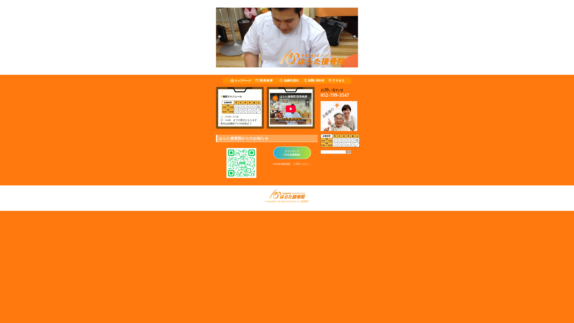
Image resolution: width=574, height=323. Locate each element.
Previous (219, 37)
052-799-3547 (335, 95)
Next (354, 37)
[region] (287, 37)
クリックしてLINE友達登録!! (292, 152)
